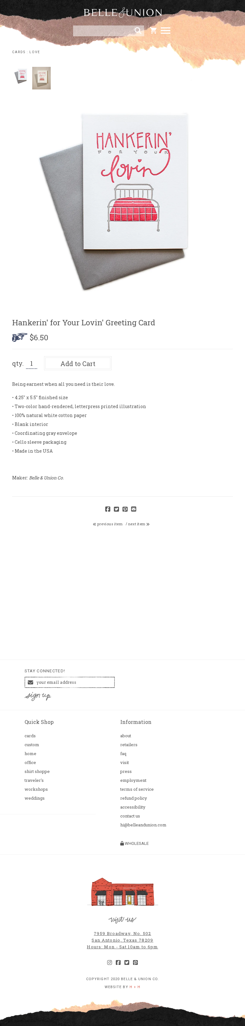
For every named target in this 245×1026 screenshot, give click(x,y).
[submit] (138, 31)
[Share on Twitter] (116, 509)
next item (137, 524)
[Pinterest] (135, 963)
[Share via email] (133, 509)
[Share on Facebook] (107, 509)
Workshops (36, 789)
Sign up (38, 696)
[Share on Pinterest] (125, 509)
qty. (18, 363)
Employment (133, 780)
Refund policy (133, 798)
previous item (109, 524)
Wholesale (136, 843)
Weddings (35, 798)
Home (30, 754)
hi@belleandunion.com (143, 825)
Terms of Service (137, 789)
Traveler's (34, 780)
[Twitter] (126, 963)
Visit (124, 763)
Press (126, 771)
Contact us (130, 816)
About (125, 736)
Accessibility (132, 807)
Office (30, 763)
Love (34, 52)
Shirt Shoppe (37, 771)
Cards (19, 52)
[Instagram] (109, 963)
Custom (32, 745)
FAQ (123, 754)
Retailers (128, 745)
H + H (135, 987)
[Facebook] (118, 963)
